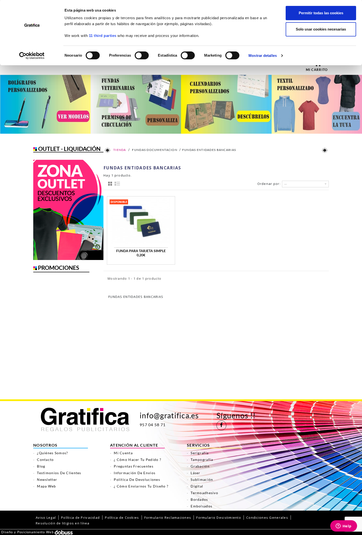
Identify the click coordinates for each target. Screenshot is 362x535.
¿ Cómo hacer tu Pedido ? (137, 459)
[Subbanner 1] (45, 104)
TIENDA (119, 150)
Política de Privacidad (80, 517)
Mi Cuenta (123, 453)
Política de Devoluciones (137, 479)
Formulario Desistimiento (218, 517)
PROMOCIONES (58, 267)
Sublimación (202, 479)
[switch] (141, 54)
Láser (195, 473)
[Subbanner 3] (226, 104)
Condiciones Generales (267, 517)
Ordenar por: (268, 183)
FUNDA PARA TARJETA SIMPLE (141, 251)
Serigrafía (200, 453)
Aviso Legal (46, 517)
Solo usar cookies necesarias (321, 29)
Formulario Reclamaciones (167, 517)
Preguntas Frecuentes (133, 466)
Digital (197, 486)
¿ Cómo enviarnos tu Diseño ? (141, 486)
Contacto (45, 459)
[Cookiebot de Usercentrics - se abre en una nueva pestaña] (31, 55)
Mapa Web (46, 486)
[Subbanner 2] (136, 104)
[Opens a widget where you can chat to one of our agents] (343, 526)
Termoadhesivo (204, 493)
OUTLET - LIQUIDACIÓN (69, 148)
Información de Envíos (134, 473)
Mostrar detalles (262, 55)
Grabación (200, 466)
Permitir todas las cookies (321, 13)
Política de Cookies (122, 517)
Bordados (199, 499)
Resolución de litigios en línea (63, 523)
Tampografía (202, 459)
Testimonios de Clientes (59, 473)
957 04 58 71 (152, 424)
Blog (41, 466)
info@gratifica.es (169, 415)
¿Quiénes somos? (52, 453)
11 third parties (102, 35)
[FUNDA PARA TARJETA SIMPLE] (141, 220)
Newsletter (47, 479)
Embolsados (201, 506)
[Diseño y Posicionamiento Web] (64, 532)
